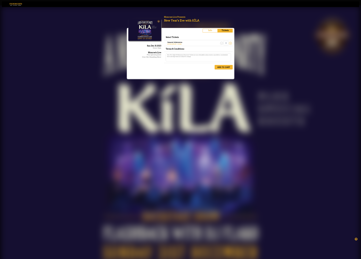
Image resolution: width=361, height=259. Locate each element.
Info (210, 30)
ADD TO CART (223, 67)
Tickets (225, 30)
